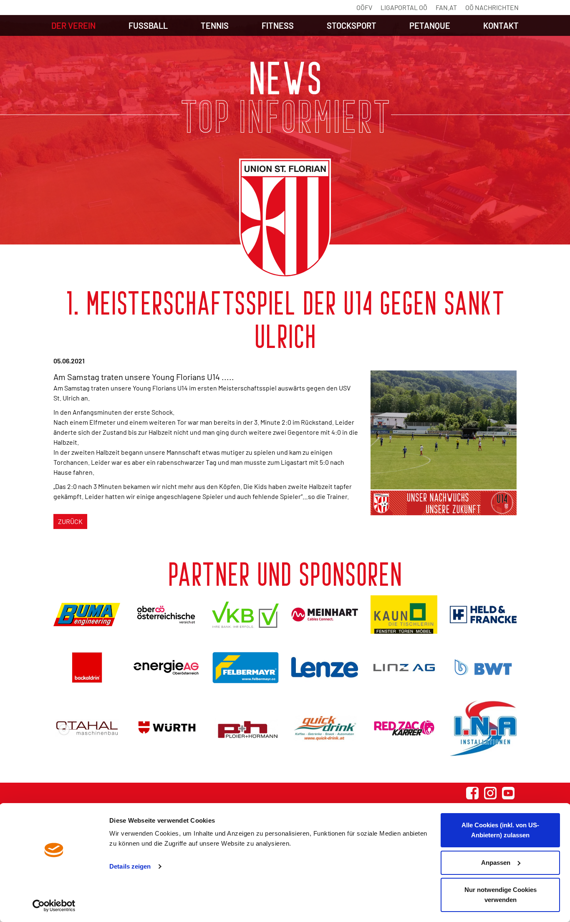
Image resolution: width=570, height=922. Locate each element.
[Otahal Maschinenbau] (86, 728)
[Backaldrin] (86, 667)
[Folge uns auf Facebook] (472, 793)
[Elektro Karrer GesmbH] (404, 728)
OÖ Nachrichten (492, 7)
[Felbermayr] (245, 667)
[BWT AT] (483, 667)
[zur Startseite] (285, 218)
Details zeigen (130, 866)
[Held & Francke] (483, 614)
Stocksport (351, 25)
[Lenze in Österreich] (324, 667)
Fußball (148, 25)
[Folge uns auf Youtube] (508, 793)
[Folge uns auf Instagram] (490, 793)
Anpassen (495, 862)
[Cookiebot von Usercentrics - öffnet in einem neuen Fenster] (54, 905)
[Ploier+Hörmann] (245, 728)
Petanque (429, 25)
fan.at (446, 7)
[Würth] (166, 728)
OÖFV (364, 7)
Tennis (215, 25)
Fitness (278, 25)
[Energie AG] (166, 667)
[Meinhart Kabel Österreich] (324, 614)
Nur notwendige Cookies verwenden (500, 894)
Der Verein (73, 25)
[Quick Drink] (324, 728)
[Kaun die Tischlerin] (404, 614)
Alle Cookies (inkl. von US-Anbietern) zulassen (500, 830)
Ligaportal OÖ (404, 7)
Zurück (70, 521)
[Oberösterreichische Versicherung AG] (166, 614)
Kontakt (501, 25)
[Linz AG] (404, 667)
